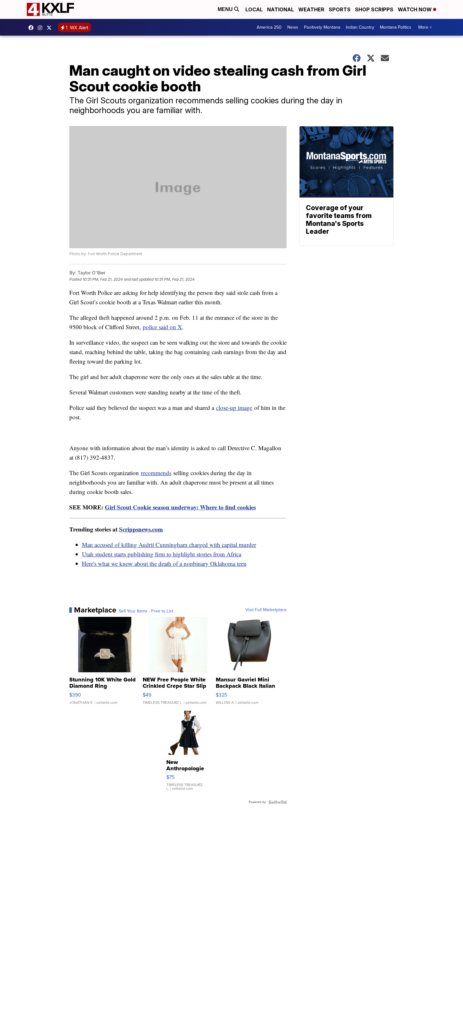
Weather (311, 9)
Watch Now (415, 9)
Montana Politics (395, 27)
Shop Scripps (374, 9)
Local (254, 9)
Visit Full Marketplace (266, 610)
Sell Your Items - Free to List (146, 611)
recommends (156, 473)
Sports (340, 9)
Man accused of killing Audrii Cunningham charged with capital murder (169, 544)
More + (425, 27)
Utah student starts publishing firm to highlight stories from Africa (161, 554)
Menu (226, 9)
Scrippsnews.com (141, 529)
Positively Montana (322, 27)
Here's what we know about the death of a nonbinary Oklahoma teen (164, 563)
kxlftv (41, 27)
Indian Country (360, 27)
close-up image (234, 407)
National (280, 9)
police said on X (162, 327)
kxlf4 (32, 27)
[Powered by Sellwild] (277, 802)
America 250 (269, 27)
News (292, 27)
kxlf (51, 27)
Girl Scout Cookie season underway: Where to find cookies (180, 507)
